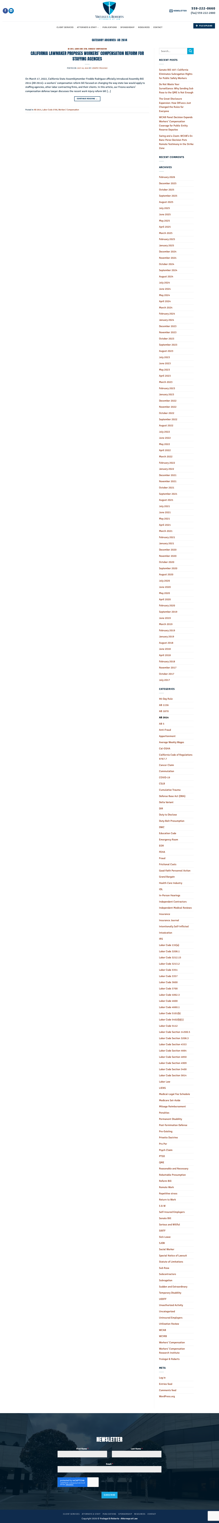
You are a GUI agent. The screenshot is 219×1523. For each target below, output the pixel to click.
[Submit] (190, 51)
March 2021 (166, 531)
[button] (178, 10)
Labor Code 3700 (81, 48)
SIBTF (162, 1230)
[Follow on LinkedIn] (11, 11)
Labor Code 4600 (168, 1001)
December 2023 (168, 326)
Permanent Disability (170, 1119)
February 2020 (167, 605)
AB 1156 (164, 705)
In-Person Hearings (169, 895)
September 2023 (168, 344)
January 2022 (166, 469)
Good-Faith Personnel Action (174, 870)
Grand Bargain (167, 876)
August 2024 (166, 276)
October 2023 (166, 338)
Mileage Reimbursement (172, 1106)
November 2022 (168, 406)
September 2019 (168, 611)
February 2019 (167, 630)
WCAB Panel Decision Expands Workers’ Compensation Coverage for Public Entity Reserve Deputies (176, 123)
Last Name (137, 1448)
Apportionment (167, 736)
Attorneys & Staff (87, 27)
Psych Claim (166, 1150)
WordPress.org (167, 1396)
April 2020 (165, 599)
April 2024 (165, 301)
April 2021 (165, 525)
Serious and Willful (169, 1224)
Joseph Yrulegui (99, 68)
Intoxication (165, 932)
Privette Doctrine (168, 1137)
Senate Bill (165, 1218)
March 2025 (166, 233)
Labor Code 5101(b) (170, 1013)
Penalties (164, 1112)
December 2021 (168, 475)
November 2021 (168, 481)
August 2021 (166, 500)
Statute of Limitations (171, 1261)
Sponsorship (127, 27)
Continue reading (87, 98)
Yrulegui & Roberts (169, 1359)
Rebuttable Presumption (172, 1174)
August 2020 (166, 574)
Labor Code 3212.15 (170, 957)
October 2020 (166, 562)
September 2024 (168, 270)
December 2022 (168, 400)
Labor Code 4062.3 (169, 994)
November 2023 (168, 332)
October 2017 (166, 674)
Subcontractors (167, 1274)
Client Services (65, 27)
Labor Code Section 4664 (173, 1050)
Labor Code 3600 (168, 982)
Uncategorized (167, 1311)
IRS (161, 938)
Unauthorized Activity (171, 1305)
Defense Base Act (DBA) (172, 796)
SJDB (162, 1243)
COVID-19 (164, 777)
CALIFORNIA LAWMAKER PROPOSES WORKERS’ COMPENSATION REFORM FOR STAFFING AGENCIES (87, 56)
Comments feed (167, 1390)
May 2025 (164, 220)
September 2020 (168, 568)
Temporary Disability (170, 1292)
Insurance (164, 914)
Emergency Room (168, 839)
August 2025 (166, 202)
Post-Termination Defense (173, 1125)
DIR (161, 808)
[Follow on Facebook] (5, 11)
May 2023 (164, 369)
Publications (109, 27)
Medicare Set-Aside (169, 1100)
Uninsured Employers (170, 1317)
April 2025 (165, 226)
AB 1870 (164, 711)
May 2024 (164, 295)
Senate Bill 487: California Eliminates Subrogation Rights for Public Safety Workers (175, 74)
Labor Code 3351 (168, 970)
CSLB (162, 783)
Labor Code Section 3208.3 (174, 1038)
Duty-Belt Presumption (171, 821)
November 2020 (168, 556)
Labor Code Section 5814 (173, 1075)
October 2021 (166, 487)
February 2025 (167, 239)
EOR (161, 845)
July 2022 (164, 431)
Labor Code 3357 (168, 976)
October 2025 (166, 189)
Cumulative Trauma (170, 790)
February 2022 (167, 462)
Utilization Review (169, 1323)
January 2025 (166, 245)
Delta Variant (166, 802)
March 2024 (166, 307)
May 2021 (164, 518)
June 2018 (165, 649)
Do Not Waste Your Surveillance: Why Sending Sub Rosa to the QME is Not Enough (176, 88)
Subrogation (165, 1280)
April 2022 (165, 450)
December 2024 (168, 251)
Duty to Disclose (168, 814)
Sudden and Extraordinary (173, 1286)
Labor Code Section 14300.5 (174, 1032)
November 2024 (168, 257)
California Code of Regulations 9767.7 (175, 757)
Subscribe (109, 1495)
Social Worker (166, 1249)
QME (161, 1162)
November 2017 (168, 667)
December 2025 (168, 183)
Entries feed (165, 1384)
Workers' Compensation (97, 48)
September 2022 (168, 419)
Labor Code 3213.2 (169, 963)
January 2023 (166, 394)
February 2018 (167, 661)
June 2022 (165, 438)
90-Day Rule (166, 698)
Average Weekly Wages (171, 742)
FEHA (162, 852)
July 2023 (164, 357)
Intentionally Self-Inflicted (174, 926)
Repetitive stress (168, 1193)
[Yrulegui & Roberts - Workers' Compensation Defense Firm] (109, 11)
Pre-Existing (165, 1131)
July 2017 (164, 680)
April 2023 (165, 375)
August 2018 (166, 642)
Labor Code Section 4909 (173, 1063)
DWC (161, 827)
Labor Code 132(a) (169, 945)
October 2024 (166, 264)
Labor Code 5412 (168, 1026)
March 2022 (166, 456)
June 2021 (165, 512)
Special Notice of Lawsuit (173, 1255)
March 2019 (166, 624)
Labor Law (164, 1081)
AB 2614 (71, 48)
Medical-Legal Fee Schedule (174, 1094)
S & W (162, 1206)
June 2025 (165, 214)
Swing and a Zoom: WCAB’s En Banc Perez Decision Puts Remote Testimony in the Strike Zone (176, 142)
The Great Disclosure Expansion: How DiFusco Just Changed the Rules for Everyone (175, 105)
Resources (144, 27)
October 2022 (166, 413)
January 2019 (166, 636)
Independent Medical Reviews (175, 907)
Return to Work (167, 1199)
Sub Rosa (164, 1268)
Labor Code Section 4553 (173, 1044)
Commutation (166, 771)
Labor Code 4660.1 (169, 1007)
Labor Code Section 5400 (173, 1069)
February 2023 (167, 388)
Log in (162, 1377)
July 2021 (164, 506)
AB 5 (161, 723)
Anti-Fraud (165, 729)
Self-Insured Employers (172, 1212)
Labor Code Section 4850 (173, 1057)
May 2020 (164, 593)
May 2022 (164, 444)
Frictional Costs (167, 864)
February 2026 (167, 177)
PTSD (162, 1156)
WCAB (162, 1330)
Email (109, 1464)
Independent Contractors (173, 901)
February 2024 (167, 313)
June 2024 (165, 289)
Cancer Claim (166, 765)
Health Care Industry (170, 883)
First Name (82, 1448)
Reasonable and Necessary (173, 1168)
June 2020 (165, 587)
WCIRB (163, 1336)
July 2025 (164, 208)
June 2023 (165, 363)
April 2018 (165, 655)
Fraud (162, 858)
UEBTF (162, 1299)
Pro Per (163, 1143)
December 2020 (168, 549)
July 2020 (164, 580)
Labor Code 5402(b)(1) (171, 1019)
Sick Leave (165, 1237)
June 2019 (165, 618)
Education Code (167, 833)
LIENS (162, 1088)
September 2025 (168, 195)
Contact (157, 27)
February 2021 (167, 537)
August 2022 (166, 425)
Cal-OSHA (164, 748)
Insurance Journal (169, 920)
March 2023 (166, 382)
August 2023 (166, 351)
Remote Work (166, 1187)
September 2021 (168, 493)
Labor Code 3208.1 (169, 951)
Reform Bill (165, 1181)
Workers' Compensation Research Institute (172, 1351)
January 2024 (166, 320)
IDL (161, 889)
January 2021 (166, 543)
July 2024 (164, 282)
